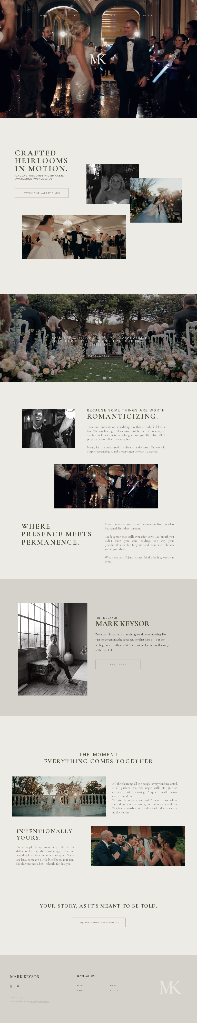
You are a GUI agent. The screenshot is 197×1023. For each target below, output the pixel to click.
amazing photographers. (39, 1001)
